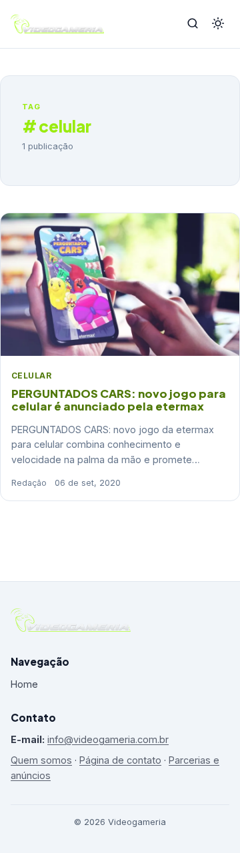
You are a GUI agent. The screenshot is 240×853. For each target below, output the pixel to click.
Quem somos (41, 760)
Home (24, 684)
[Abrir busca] (192, 24)
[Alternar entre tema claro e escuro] (218, 24)
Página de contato (120, 760)
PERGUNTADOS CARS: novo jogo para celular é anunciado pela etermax (118, 400)
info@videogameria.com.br (108, 739)
